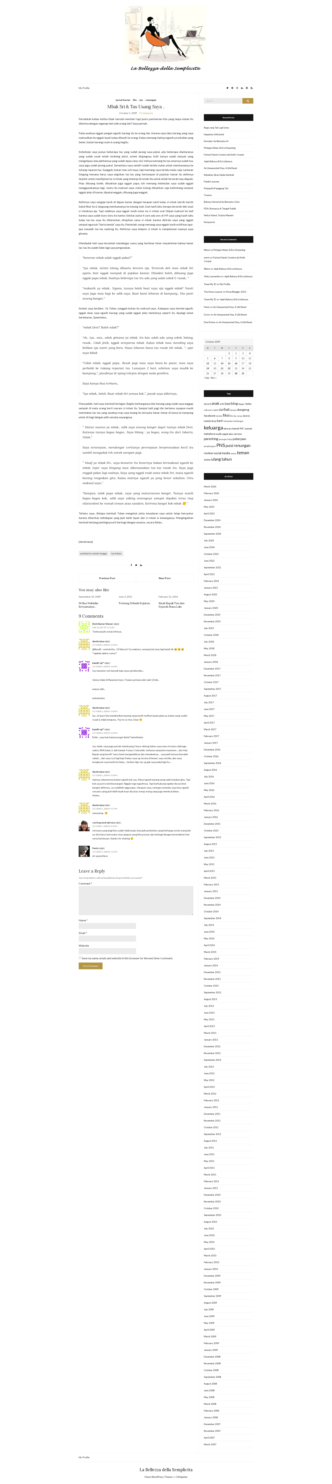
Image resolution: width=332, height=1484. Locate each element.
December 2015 (212, 823)
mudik (218, 434)
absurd (207, 403)
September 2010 (212, 1215)
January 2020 (211, 608)
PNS (220, 445)
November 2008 (212, 1363)
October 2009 (211, 1289)
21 (222, 368)
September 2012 (212, 1060)
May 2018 (209, 648)
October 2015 (211, 830)
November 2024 (212, 527)
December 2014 (212, 898)
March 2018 (210, 655)
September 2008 (212, 1377)
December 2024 (212, 520)
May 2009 (209, 1323)
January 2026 (211, 500)
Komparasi (209, 222)
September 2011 (212, 1134)
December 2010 (212, 1194)
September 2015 (212, 837)
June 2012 (209, 1073)
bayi (227, 403)
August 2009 (210, 1302)
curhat (224, 409)
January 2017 (211, 742)
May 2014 (209, 938)
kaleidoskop (210, 421)
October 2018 (211, 635)
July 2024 (209, 540)
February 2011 (211, 1181)
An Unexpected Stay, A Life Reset (220, 168)
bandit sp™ (98, 663)
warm (207, 257)
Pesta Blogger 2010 (236, 291)
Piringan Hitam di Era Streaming (220, 147)
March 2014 (210, 952)
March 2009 (210, 1336)
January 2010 (211, 1269)
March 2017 (210, 729)
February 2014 (211, 958)
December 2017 (212, 668)
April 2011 (209, 1167)
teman (243, 452)
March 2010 (210, 1255)
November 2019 (212, 621)
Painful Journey (211, 181)
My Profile (84, 87)
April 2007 (209, 1437)
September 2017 (212, 689)
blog (234, 403)
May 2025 (209, 506)
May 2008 (209, 1397)
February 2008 (211, 1410)
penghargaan (210, 446)
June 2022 (209, 560)
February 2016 (211, 810)
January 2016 (211, 817)
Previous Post (107, 578)
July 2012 (209, 1066)
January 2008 (211, 1417)
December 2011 (212, 1113)
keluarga (213, 427)
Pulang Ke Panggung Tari (216, 188)
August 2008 (210, 1383)
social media (222, 453)
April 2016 (209, 796)
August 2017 (210, 695)
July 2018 (209, 641)
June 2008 (209, 1390)
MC (242, 428)
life (135, 99)
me (141, 99)
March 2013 (210, 1033)
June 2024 (209, 547)
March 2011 (210, 1174)
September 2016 (212, 763)
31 (243, 373)
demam (233, 410)
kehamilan (228, 421)
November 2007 (212, 1431)
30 (236, 373)
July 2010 (209, 1228)
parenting (211, 439)
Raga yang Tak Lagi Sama (216, 127)
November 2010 (212, 1201)
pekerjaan (239, 439)
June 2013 (209, 1012)
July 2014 (209, 925)
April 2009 (209, 1329)
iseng (239, 416)
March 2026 (210, 486)
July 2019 (209, 628)
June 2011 (209, 1154)
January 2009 (211, 1350)
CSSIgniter (182, 1476)
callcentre (208, 410)
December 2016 (212, 749)
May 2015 (209, 864)
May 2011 (209, 1161)
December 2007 (212, 1424)
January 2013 (211, 1039)
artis (222, 403)
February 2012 (211, 1100)
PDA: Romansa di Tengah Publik (220, 208)
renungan (151, 99)
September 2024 (212, 533)
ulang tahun (221, 459)
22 (229, 368)
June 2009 (209, 1316)
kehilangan (238, 421)
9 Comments (146, 113)
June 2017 (209, 709)
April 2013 (209, 1026)
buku (248, 403)
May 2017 (209, 715)
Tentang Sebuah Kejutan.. (135, 603)
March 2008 (210, 1404)
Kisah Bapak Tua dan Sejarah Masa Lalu (171, 604)
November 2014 (212, 904)
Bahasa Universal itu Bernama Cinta (221, 201)
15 (229, 363)
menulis (248, 428)
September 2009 (212, 1296)
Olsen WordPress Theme (158, 1476)
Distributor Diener (102, 623)
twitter (207, 459)
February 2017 (211, 736)
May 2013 (209, 1019)
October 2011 (211, 1127)
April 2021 (209, 574)
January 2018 (211, 662)
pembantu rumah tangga (93, 553)
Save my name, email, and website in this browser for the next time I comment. (127, 958)
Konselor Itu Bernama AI (216, 141)
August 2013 (210, 999)
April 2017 (209, 722)
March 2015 (210, 877)
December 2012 (212, 1046)
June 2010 (209, 1235)
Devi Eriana (209, 322)
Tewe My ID (210, 284)
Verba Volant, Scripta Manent (218, 215)
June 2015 (209, 857)
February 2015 (211, 884)
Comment (85, 883)
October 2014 (211, 911)
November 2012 (212, 1053)
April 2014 (209, 945)
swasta (233, 453)
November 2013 (212, 979)
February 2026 (211, 493)
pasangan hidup (225, 439)
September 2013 (212, 992)
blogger (241, 404)
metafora (209, 433)
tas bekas (116, 553)
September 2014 (212, 918)
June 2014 (209, 931)
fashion (219, 416)
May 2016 (209, 790)
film (231, 416)
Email (83, 933)
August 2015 (210, 844)
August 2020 (210, 594)
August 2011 (210, 1140)
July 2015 (209, 850)
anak (215, 403)
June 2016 (209, 783)
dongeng (243, 409)
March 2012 (210, 1093)
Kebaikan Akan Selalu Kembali (219, 174)
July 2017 (209, 702)
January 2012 (211, 1107)
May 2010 (209, 1242)
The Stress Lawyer (213, 291)
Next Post (165, 578)
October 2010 (211, 1208)
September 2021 (212, 567)
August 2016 (210, 769)
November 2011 (212, 1120)
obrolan (238, 434)
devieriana (98, 641)
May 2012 (209, 1080)
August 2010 (210, 1221)
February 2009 (211, 1343)
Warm (207, 250)
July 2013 (209, 1006)
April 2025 (209, 513)
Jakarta (246, 415)
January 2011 (211, 1188)
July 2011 (209, 1147)
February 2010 (211, 1262)
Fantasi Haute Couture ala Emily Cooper (224, 154)
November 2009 (212, 1282)
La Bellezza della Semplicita (166, 1469)
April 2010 (209, 1248)
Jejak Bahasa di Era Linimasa (218, 161)
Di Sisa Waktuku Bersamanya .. (88, 604)
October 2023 (211, 554)
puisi (229, 445)
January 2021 (211, 587)
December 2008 (212, 1356)
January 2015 (211, 891)
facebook (209, 415)
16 (236, 363)
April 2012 (209, 1086)
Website (84, 945)
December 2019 (212, 614)
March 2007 (210, 1444)
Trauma (208, 195)
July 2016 (209, 776)
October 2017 (211, 682)
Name (83, 920)
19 (207, 368)
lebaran (227, 428)
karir (220, 421)
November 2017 (212, 675)
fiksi (226, 415)
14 (222, 363)
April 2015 (209, 871)
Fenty (95, 848)
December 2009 (212, 1275)
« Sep (206, 377)
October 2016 (211, 756)
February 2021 (211, 581)
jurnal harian (123, 99)
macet (235, 428)
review (208, 453)
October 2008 (211, 1370)
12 (207, 363)
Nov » (213, 377)
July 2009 (209, 1309)
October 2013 (211, 985)
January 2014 (211, 965)
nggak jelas (227, 434)
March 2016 (210, 803)
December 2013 (212, 972)
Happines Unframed (214, 134)
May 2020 (209, 601)
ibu (235, 416)
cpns (215, 410)
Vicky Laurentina (212, 276)
